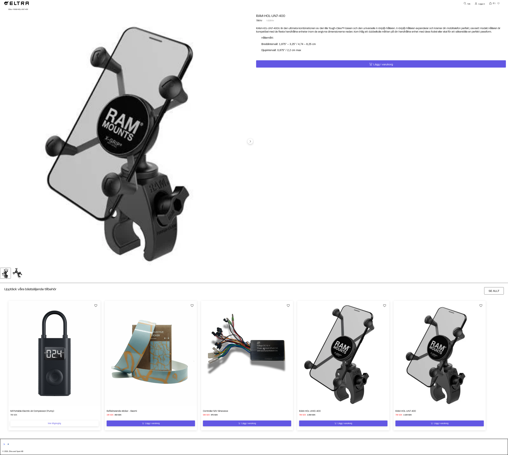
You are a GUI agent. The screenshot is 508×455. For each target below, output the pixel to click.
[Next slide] (250, 141)
